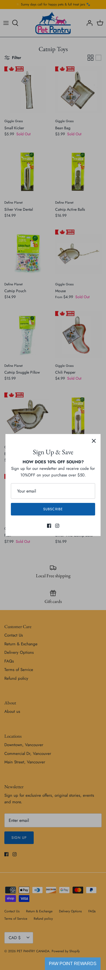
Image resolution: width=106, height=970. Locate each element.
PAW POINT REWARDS (72, 963)
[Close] (94, 441)
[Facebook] (49, 526)
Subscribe (53, 509)
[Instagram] (57, 526)
